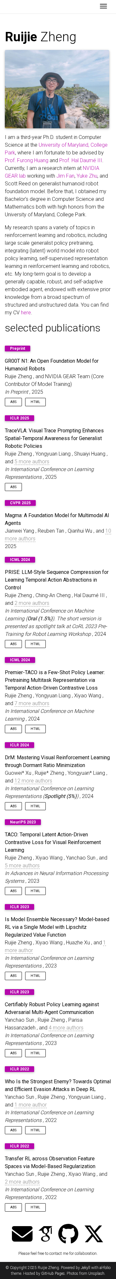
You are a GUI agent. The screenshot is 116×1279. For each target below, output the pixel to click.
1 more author (31, 1105)
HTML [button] (35, 402)
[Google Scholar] (45, 1235)
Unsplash (96, 1273)
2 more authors (32, 603)
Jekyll (85, 1267)
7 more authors (32, 703)
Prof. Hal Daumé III (80, 160)
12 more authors (33, 781)
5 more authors (32, 461)
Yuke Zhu (87, 176)
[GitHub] (68, 1235)
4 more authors (66, 1028)
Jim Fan (65, 176)
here (26, 313)
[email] (22, 1235)
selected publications (53, 328)
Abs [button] (13, 402)
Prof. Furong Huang (26, 160)
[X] (93, 1235)
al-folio (105, 1267)
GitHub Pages (53, 1273)
